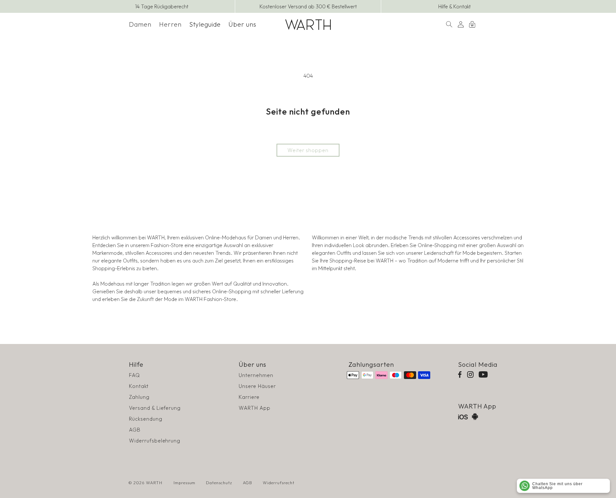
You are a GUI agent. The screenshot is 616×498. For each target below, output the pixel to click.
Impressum (185, 482)
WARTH (154, 482)
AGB (135, 429)
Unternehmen (256, 375)
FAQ (134, 375)
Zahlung (139, 397)
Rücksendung (145, 419)
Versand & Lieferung (155, 408)
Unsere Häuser (257, 386)
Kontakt (139, 386)
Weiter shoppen (308, 150)
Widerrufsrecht (278, 482)
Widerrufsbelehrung (154, 440)
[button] (140, 24)
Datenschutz (219, 482)
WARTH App (254, 408)
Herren (170, 24)
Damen (140, 24)
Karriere (249, 397)
